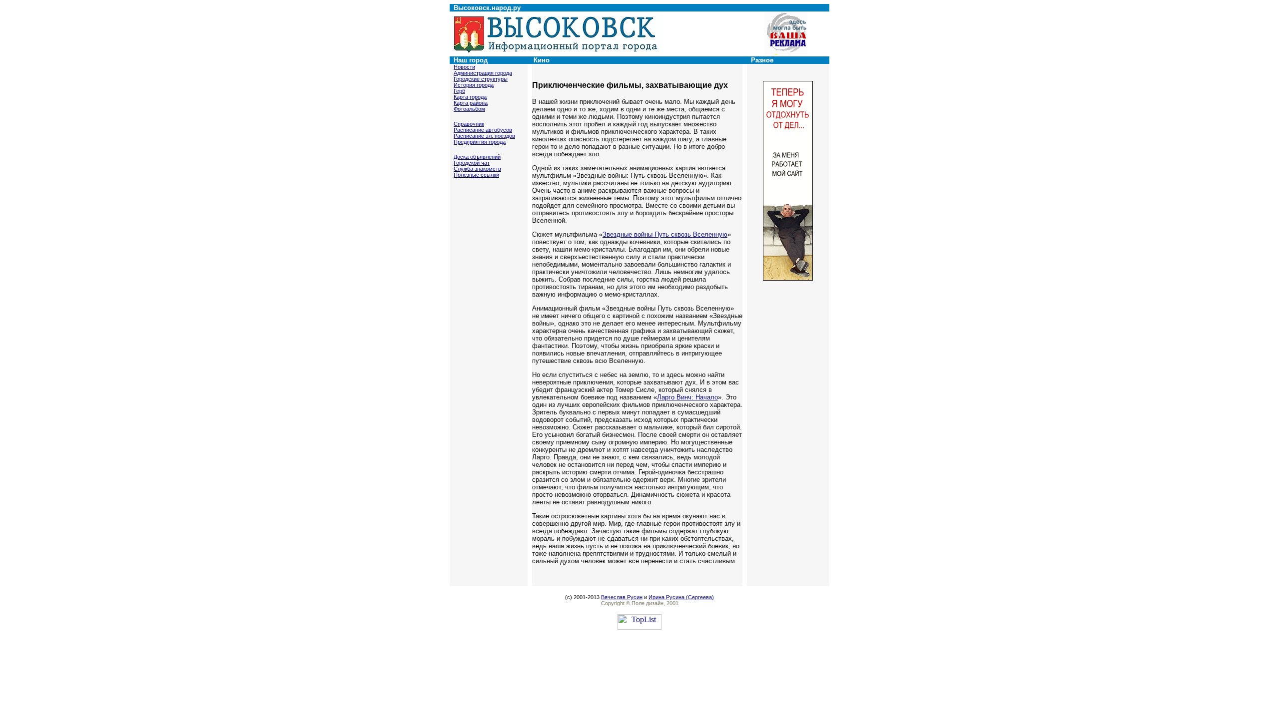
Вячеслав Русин (621, 597)
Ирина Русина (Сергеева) (681, 597)
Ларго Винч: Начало (687, 397)
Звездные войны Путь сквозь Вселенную (665, 234)
